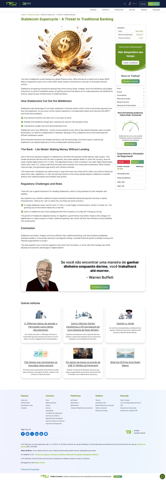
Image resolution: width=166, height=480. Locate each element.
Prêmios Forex (25, 403)
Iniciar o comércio (130, 63)
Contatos (24, 408)
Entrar (143, 4)
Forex (119, 88)
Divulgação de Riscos (90, 455)
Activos (48, 408)
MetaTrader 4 (75, 403)
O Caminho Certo (100, 287)
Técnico (97, 400)
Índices (119, 92)
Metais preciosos (51, 403)
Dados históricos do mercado (104, 405)
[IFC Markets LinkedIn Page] (37, 434)
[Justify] (124, 3)
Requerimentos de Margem (54, 418)
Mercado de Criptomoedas (126, 105)
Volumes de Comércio (52, 416)
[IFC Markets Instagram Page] (27, 434)
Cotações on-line (100, 403)
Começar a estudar (130, 81)
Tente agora (131, 144)
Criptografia (49, 410)
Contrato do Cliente (57, 455)
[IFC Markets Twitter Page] (32, 434)
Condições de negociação (54, 413)
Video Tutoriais (124, 400)
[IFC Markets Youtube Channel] (41, 434)
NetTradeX (74, 400)
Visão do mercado (101, 408)
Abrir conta (154, 4)
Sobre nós (24, 400)
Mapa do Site (40, 463)
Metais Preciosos (123, 102)
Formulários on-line (27, 405)
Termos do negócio (42, 455)
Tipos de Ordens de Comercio (55, 421)
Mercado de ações (123, 99)
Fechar (117, 476)
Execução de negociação (54, 423)
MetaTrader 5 (75, 405)
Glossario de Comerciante (128, 408)
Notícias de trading (101, 410)
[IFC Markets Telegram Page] (46, 434)
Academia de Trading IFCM (128, 410)
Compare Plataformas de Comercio (82, 408)
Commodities (121, 95)
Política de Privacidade (73, 455)
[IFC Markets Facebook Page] (23, 434)
